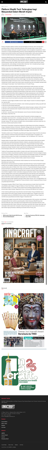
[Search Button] (45, 2)
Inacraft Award (5, 435)
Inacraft (3, 437)
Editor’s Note (4, 423)
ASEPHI (3, 433)
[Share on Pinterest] (43, 42)
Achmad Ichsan (8, 14)
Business (6, 6)
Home (3, 6)
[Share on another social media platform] (45, 42)
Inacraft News (4, 421)
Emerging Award (5, 438)
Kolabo (14, 447)
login (5, 221)
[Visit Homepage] (24, 2)
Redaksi (3, 425)
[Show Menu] (2, 2)
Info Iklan (4, 427)
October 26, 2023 (17, 14)
